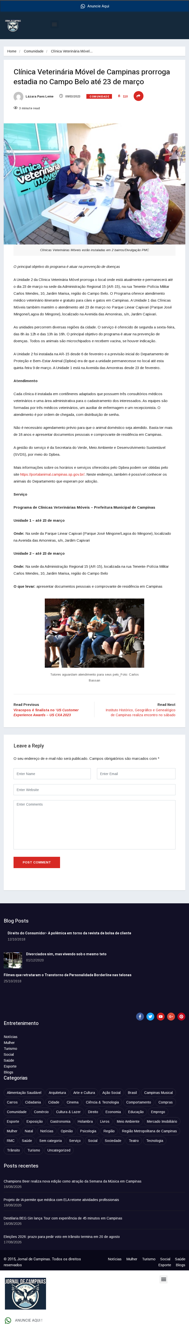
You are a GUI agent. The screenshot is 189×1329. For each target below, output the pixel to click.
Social (9, 1054)
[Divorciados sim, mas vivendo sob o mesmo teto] (13, 960)
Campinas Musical (158, 1093)
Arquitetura (57, 1093)
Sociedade (113, 1141)
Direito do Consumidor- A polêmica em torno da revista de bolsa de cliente (69, 933)
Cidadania (33, 1102)
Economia (113, 1112)
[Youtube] (161, 1017)
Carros (12, 1102)
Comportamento (138, 1102)
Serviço (75, 1141)
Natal (29, 1131)
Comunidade (34, 51)
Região (109, 1131)
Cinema (73, 1102)
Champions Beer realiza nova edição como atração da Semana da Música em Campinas (73, 1181)
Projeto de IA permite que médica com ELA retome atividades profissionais (61, 1200)
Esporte (10, 1066)
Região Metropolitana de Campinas (149, 1131)
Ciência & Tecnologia (102, 1102)
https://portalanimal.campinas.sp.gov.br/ (52, 474)
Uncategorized (58, 1150)
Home (11, 51)
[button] (54, 24)
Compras (165, 1102)
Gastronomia (60, 1121)
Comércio (41, 1112)
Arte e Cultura (84, 1093)
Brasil (132, 1093)
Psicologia (88, 1131)
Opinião (67, 1131)
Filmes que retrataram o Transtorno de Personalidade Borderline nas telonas (67, 975)
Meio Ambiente (128, 1121)
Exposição (35, 1121)
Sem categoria (50, 1141)
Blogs (8, 1072)
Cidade (53, 1102)
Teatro (134, 1141)
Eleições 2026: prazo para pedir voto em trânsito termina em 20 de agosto (62, 1237)
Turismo (10, 1048)
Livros (105, 1121)
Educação (136, 1112)
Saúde (9, 1060)
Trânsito (13, 1150)
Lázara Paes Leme (39, 96)
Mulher (9, 1042)
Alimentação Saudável (24, 1093)
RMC (11, 1141)
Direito (93, 1112)
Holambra (85, 1121)
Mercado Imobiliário (162, 1121)
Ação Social (111, 1093)
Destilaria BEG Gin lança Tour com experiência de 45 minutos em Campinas (63, 1218)
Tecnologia (154, 1141)
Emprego (158, 1112)
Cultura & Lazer (68, 1112)
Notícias (10, 1037)
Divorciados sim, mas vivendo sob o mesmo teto (66, 954)
